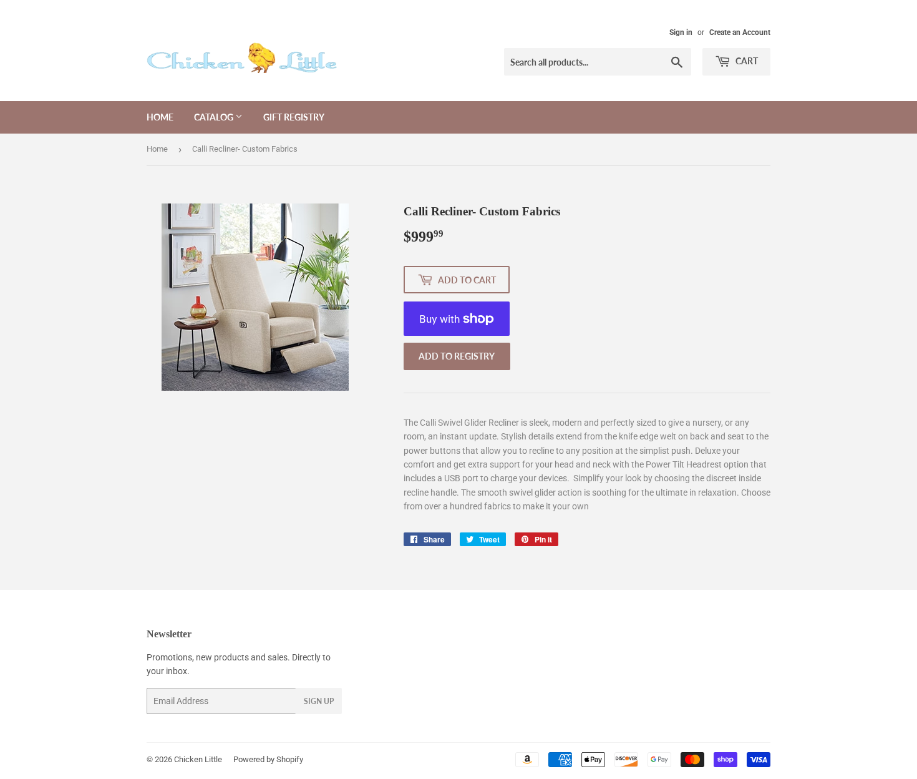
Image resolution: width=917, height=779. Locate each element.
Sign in (680, 32)
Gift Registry (293, 117)
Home (160, 117)
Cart (746, 61)
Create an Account (739, 32)
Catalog (214, 117)
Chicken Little (198, 759)
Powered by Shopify (268, 759)
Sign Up (319, 701)
